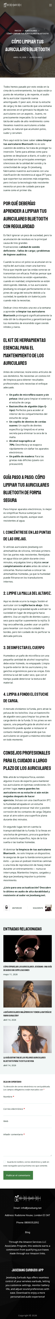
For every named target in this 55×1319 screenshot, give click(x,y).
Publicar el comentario (18, 1175)
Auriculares (35, 57)
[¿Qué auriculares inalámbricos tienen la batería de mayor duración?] (27, 994)
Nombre (8, 1096)
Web (5, 1121)
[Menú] (50, 5)
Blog (27, 1232)
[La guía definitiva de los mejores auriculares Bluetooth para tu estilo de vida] (27, 1039)
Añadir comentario (14, 1134)
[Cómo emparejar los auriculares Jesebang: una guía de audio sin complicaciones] (27, 948)
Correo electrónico (14, 1108)
